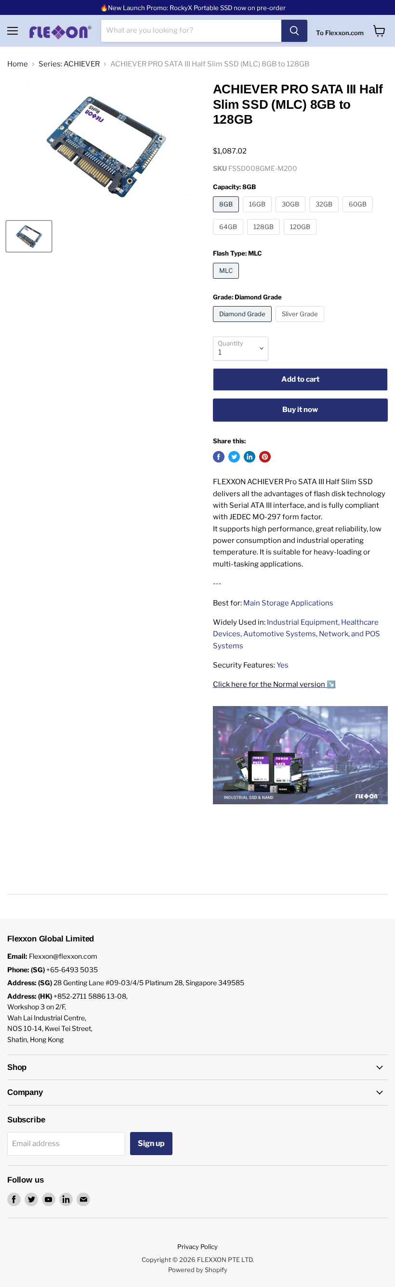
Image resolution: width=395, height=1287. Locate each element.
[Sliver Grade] (301, 324)
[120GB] (301, 237)
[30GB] (292, 214)
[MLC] (227, 281)
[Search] (294, 31)
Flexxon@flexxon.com (63, 956)
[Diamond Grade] (243, 324)
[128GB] (264, 237)
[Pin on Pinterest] (265, 457)
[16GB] (258, 214)
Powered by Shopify (197, 1270)
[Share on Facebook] (218, 457)
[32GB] (325, 214)
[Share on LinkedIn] (249, 457)
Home (17, 64)
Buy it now (300, 409)
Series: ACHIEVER (69, 64)
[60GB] (358, 214)
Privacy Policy (197, 1246)
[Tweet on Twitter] (234, 457)
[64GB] (229, 237)
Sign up (151, 1143)
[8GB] (227, 214)
